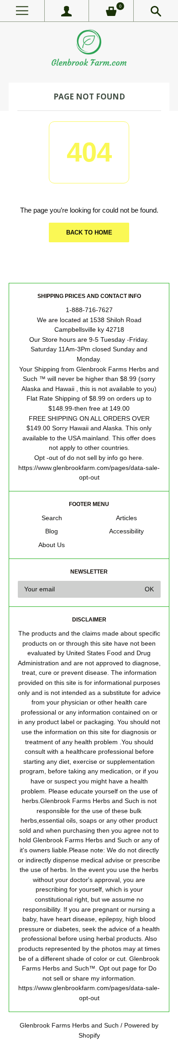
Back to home (89, 232)
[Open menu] (22, 10)
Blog (51, 531)
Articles (126, 518)
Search (52, 518)
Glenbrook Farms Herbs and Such (69, 1025)
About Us (51, 545)
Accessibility (126, 531)
